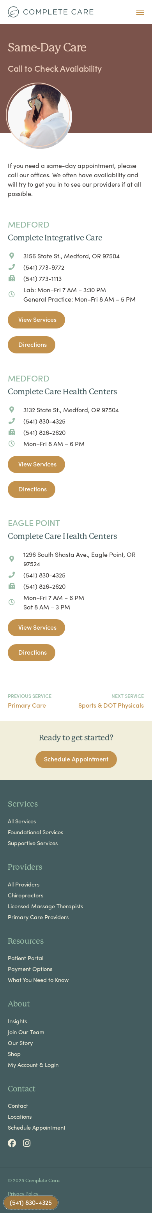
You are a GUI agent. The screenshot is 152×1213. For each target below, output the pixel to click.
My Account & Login (33, 1064)
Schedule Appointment (36, 1127)
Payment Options (30, 969)
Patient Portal (25, 958)
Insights (17, 1021)
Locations (20, 1116)
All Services (22, 821)
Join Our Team (26, 1032)
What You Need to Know (38, 979)
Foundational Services (35, 832)
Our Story (20, 1043)
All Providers (23, 884)
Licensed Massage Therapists (45, 906)
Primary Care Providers (38, 917)
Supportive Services (33, 843)
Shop (14, 1054)
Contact (18, 1105)
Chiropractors (25, 895)
